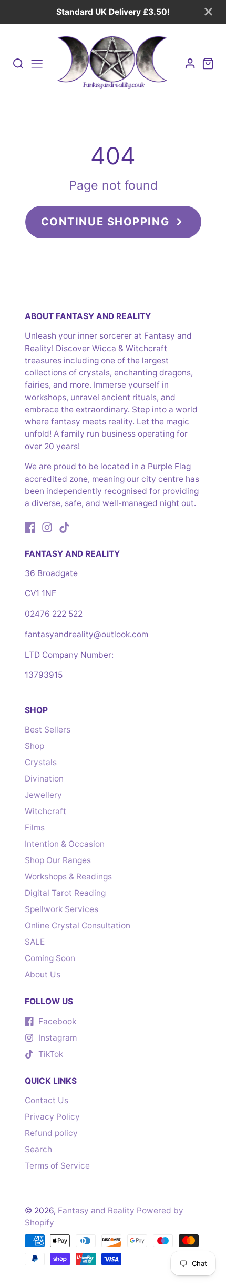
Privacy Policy (52, 1117)
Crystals (41, 762)
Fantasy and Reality (96, 1210)
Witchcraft (45, 811)
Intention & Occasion (65, 844)
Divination (44, 779)
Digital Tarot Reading (65, 893)
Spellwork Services (61, 909)
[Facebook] (30, 527)
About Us (42, 975)
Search (38, 1149)
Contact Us (46, 1100)
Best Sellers (47, 730)
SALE (35, 942)
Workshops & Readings (68, 877)
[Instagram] (47, 527)
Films (35, 828)
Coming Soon (50, 958)
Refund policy (51, 1133)
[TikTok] (64, 527)
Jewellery (43, 795)
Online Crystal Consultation (77, 926)
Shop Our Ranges (58, 860)
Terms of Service (57, 1166)
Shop (34, 746)
